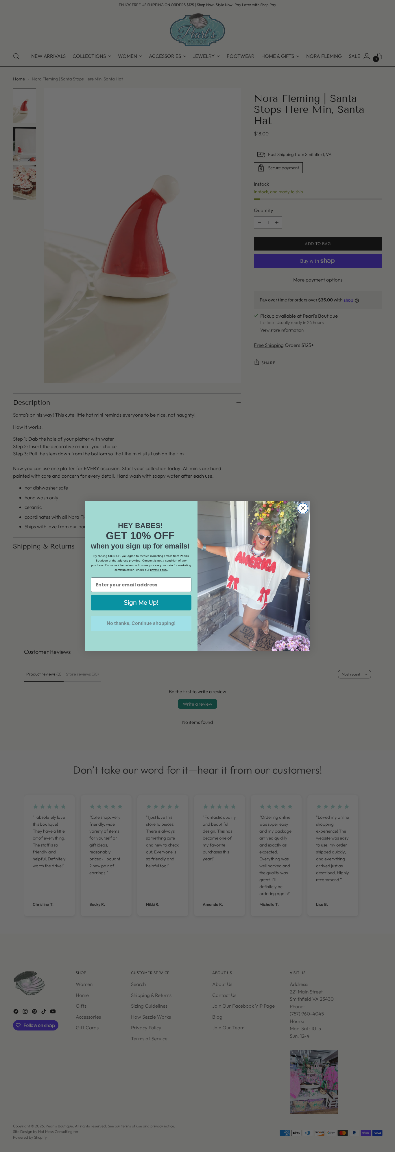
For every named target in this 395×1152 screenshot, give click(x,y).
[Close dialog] (303, 508)
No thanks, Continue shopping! (141, 623)
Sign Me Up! (141, 602)
